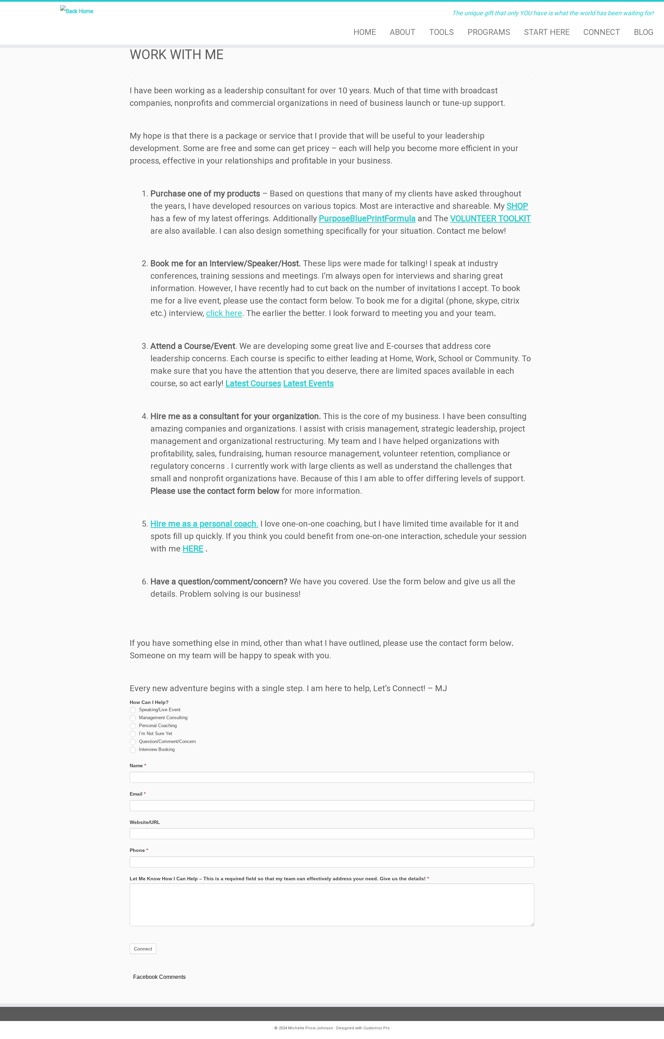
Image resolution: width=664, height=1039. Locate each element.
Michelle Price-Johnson (310, 1028)
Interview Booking (156, 749)
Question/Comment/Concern (167, 741)
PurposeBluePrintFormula (367, 218)
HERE (193, 549)
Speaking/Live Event (159, 709)
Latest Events (308, 383)
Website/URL (146, 822)
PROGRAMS (489, 32)
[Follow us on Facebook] (146, 1029)
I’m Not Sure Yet (155, 733)
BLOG (644, 32)
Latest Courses (253, 383)
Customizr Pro (376, 1028)
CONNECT (601, 32)
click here (224, 313)
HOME (364, 32)
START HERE (547, 32)
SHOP (517, 206)
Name (138, 765)
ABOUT (402, 32)
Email (138, 794)
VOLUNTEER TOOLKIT (490, 218)
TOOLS (441, 32)
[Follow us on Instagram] (135, 1029)
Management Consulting (162, 717)
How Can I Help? (150, 702)
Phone (139, 850)
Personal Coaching (157, 725)
